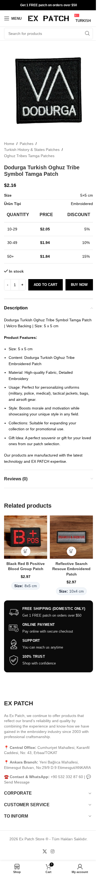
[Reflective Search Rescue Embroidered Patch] (71, 537)
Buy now (79, 285)
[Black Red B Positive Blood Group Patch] (25, 537)
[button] (25, 551)
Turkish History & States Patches (32, 149)
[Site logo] (48, 18)
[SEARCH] (87, 33)
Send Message (17, 782)
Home (9, 143)
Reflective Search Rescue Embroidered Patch (71, 568)
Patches (26, 143)
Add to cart (45, 285)
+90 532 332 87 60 (67, 777)
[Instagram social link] (52, 851)
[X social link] (45, 851)
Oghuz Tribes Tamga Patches (29, 156)
